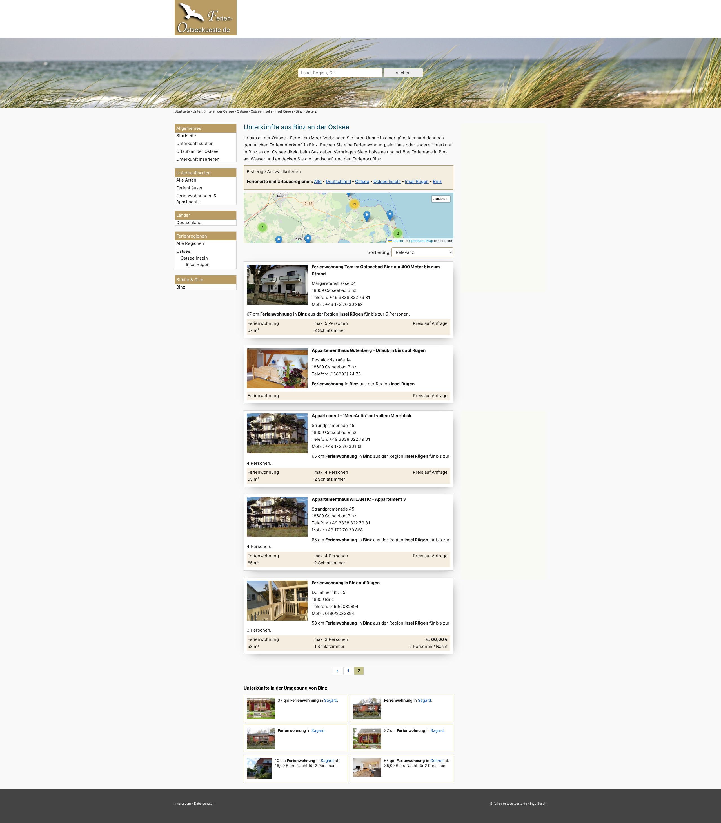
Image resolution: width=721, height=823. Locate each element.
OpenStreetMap (421, 240)
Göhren (437, 760)
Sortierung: (379, 252)
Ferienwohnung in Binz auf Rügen (346, 582)
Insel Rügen (198, 264)
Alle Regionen (190, 243)
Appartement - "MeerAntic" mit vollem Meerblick (361, 415)
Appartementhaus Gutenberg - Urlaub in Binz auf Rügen (369, 350)
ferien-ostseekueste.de (510, 804)
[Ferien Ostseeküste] (206, 34)
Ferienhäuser (189, 188)
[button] (307, 240)
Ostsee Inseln (194, 258)
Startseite (186, 135)
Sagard (330, 700)
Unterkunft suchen (194, 143)
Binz (180, 287)
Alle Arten (186, 180)
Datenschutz (203, 804)
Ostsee (183, 251)
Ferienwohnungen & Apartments (196, 198)
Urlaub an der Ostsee (197, 151)
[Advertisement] (503, 208)
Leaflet (397, 240)
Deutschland (188, 222)
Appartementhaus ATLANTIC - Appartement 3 (359, 499)
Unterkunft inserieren (197, 159)
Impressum (183, 804)
